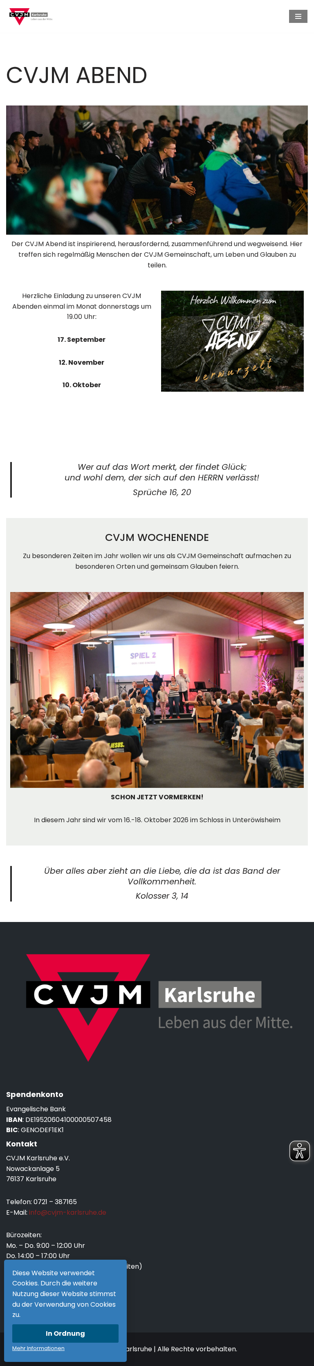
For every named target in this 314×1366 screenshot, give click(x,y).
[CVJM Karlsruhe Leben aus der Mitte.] (30, 16)
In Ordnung (65, 1333)
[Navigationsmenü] (298, 16)
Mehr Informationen (38, 1348)
